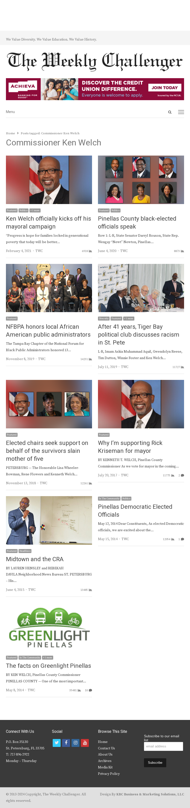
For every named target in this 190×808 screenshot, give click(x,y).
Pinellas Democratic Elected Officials (135, 511)
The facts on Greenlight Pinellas (48, 666)
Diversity (104, 318)
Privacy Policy (109, 774)
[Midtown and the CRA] (49, 499)
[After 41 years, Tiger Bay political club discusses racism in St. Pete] (141, 267)
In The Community (109, 498)
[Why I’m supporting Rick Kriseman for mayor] (141, 383)
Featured (12, 210)
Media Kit (105, 767)
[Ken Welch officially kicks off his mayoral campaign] (49, 158)
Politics (23, 210)
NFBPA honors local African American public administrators (48, 331)
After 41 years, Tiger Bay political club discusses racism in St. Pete (138, 335)
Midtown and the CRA (35, 559)
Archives (105, 761)
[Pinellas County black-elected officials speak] (141, 158)
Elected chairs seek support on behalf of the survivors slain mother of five (47, 451)
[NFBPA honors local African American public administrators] (49, 267)
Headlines (25, 551)
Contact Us (106, 748)
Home (103, 742)
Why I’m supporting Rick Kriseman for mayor (130, 447)
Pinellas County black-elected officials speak (137, 222)
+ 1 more (35, 210)
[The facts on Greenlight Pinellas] (49, 605)
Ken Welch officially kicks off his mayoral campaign (48, 222)
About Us (105, 754)
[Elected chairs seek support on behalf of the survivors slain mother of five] (49, 383)
